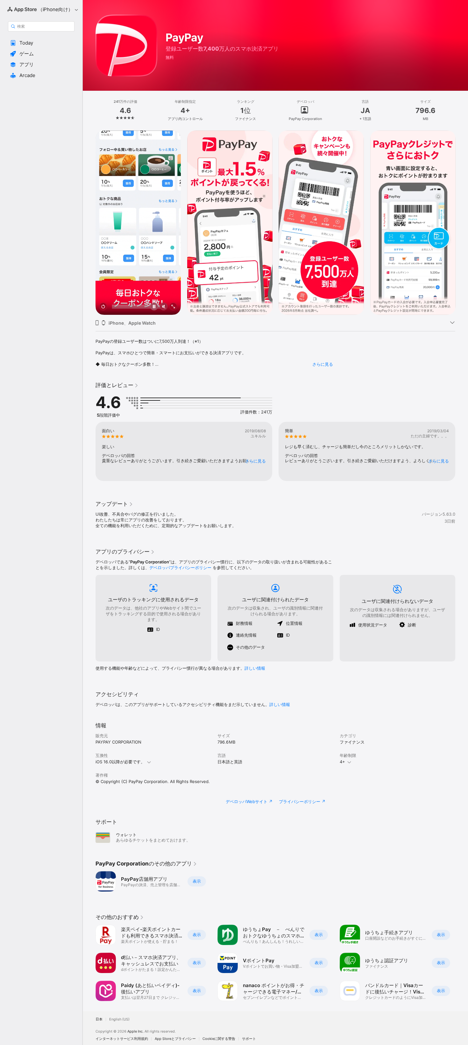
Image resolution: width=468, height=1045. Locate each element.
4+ (342, 761)
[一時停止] (154, 307)
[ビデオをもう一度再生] (103, 307)
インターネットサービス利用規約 (122, 1039)
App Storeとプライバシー (175, 1039)
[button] (41, 43)
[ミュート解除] (163, 307)
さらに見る (322, 364)
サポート (249, 1039)
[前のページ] (89, 223)
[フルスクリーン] (173, 307)
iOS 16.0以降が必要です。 (120, 761)
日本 (99, 1019)
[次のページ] (461, 223)
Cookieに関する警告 (218, 1039)
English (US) (119, 1019)
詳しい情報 (255, 668)
